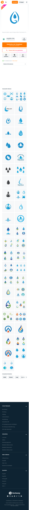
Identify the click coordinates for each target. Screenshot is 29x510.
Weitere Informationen (8, 64)
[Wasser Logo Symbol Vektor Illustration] (8, 96)
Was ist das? (14, 60)
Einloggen (21, 2)
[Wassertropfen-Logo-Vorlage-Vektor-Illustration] (8, 108)
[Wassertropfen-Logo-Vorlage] (8, 377)
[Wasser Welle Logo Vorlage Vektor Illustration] (8, 353)
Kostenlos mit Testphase (14, 44)
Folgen (24, 39)
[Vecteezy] (2, 2)
